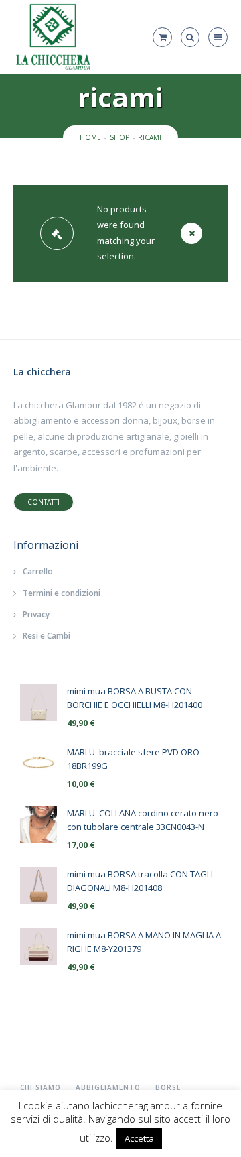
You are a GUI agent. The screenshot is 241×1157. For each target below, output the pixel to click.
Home (90, 137)
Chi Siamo (40, 1087)
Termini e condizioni (61, 593)
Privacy (36, 614)
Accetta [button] (139, 1138)
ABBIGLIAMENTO (108, 1087)
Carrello (38, 571)
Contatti (43, 502)
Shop (119, 137)
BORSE (168, 1087)
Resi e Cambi (46, 636)
